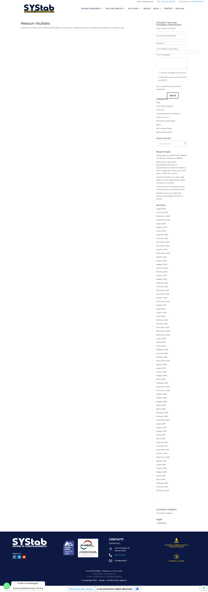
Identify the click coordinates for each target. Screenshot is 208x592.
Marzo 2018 (161, 409)
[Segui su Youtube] (24, 557)
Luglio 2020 (161, 338)
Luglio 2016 (161, 465)
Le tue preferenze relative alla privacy (114, 589)
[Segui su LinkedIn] (19, 557)
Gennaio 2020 (162, 353)
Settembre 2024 (163, 253)
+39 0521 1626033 (168, 1)
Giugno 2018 (161, 398)
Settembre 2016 (163, 457)
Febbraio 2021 (162, 320)
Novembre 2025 (163, 216)
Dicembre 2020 (162, 327)
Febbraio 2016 (162, 483)
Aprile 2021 (160, 316)
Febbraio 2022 (162, 283)
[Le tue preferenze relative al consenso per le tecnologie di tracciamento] (204, 587)
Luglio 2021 (161, 309)
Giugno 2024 (161, 261)
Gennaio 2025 (162, 238)
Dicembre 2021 (162, 290)
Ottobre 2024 (162, 249)
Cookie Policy (99, 576)
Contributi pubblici (114, 576)
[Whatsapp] (6, 585)
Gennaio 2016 (162, 487)
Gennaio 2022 (162, 286)
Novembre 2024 (163, 246)
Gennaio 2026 (162, 212)
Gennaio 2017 (162, 446)
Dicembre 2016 (162, 450)
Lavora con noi (110, 574)
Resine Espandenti (91, 8)
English (180, 8)
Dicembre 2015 (162, 490)
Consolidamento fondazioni (168, 113)
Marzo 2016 (161, 479)
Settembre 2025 (163, 220)
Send (173, 95)
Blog (156, 8)
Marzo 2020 (161, 346)
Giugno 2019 (161, 372)
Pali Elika (133, 8)
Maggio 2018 (161, 401)
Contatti (168, 8)
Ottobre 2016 (161, 453)
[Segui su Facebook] (14, 557)
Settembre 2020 (163, 335)
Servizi (147, 8)
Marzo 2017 (160, 439)
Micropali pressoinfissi (165, 121)
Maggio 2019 (161, 375)
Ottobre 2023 (162, 272)
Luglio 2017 (161, 424)
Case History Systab (164, 106)
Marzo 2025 (161, 231)
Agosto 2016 (161, 461)
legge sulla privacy (178, 73)
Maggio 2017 (161, 431)
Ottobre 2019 (161, 357)
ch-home (160, 110)
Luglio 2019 (161, 368)
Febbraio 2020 (162, 350)
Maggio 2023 (161, 279)
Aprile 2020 (161, 342)
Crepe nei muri (162, 117)
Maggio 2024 (161, 264)
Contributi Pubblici (164, 513)
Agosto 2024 (161, 257)
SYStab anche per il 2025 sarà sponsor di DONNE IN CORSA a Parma (169, 196)
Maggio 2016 (161, 472)
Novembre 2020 (163, 331)
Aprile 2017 (160, 435)
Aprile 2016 (161, 476)
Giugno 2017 (161, 427)
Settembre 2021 (163, 301)
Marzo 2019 (161, 379)
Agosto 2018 (161, 394)
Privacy (90, 576)
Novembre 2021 (162, 294)
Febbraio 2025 (162, 235)
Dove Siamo (98, 574)
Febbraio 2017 (162, 442)
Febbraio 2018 (162, 413)
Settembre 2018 (163, 390)
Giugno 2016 (161, 468)
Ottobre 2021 (161, 298)
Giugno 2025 (161, 227)
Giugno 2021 (161, 312)
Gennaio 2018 (162, 416)
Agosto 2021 (161, 305)
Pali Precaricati (114, 8)
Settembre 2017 (163, 420)
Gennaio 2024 (162, 268)
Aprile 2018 (161, 405)
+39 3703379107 (197, 1)
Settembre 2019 (163, 361)
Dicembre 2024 (162, 242)
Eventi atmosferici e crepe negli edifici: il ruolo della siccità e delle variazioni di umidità (170, 180)
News (158, 125)
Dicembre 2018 (162, 387)
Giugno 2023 (161, 275)
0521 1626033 (120, 555)
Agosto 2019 (161, 364)
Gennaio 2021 (162, 324)
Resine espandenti (164, 132)
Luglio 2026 (161, 209)
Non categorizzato (164, 128)
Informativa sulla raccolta (81, 589)
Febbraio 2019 (162, 383)
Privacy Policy (161, 523)
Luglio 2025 (161, 223)
